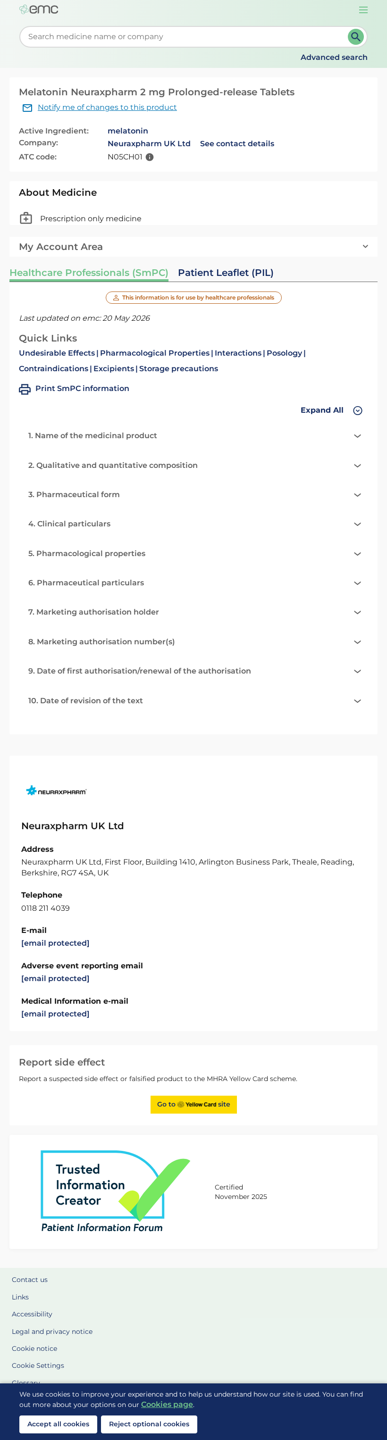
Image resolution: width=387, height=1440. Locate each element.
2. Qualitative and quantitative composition (113, 465)
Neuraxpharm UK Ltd (149, 143)
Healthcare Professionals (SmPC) (88, 272)
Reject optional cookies (149, 1424)
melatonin (128, 130)
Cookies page (167, 1404)
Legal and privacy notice (52, 1331)
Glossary (26, 1383)
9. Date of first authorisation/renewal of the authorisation (139, 670)
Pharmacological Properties (155, 353)
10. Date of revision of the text (85, 700)
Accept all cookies (58, 1424)
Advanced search (334, 57)
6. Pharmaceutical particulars (86, 582)
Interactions (238, 353)
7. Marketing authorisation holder (93, 612)
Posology (284, 353)
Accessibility (32, 1314)
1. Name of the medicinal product (92, 435)
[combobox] (185, 37)
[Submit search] (356, 37)
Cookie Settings (38, 1365)
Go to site (193, 1104)
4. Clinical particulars (69, 523)
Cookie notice (34, 1348)
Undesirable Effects (57, 353)
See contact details (237, 143)
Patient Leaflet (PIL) (226, 272)
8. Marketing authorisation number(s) (101, 641)
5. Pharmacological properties (86, 553)
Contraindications (53, 368)
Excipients (113, 368)
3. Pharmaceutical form (74, 494)
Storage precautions (178, 368)
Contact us (30, 1279)
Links (20, 1297)
